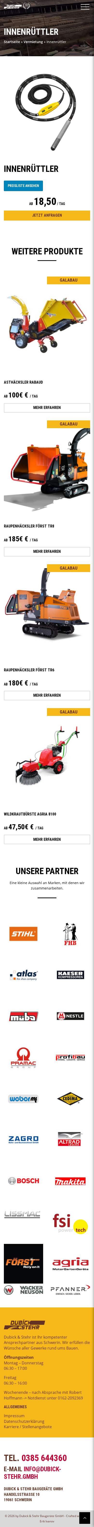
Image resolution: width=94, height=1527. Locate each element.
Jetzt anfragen (47, 215)
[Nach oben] (84, 1518)
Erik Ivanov (47, 1521)
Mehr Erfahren (47, 407)
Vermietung (33, 41)
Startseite (12, 41)
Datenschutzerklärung (24, 1421)
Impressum (14, 1415)
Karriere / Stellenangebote (28, 1426)
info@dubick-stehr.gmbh (32, 1472)
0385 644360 (44, 1458)
